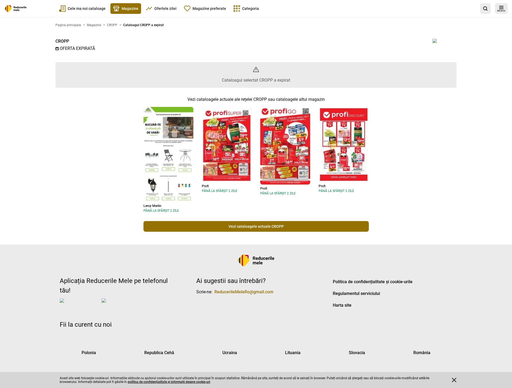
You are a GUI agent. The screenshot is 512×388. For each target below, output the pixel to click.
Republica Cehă (159, 352)
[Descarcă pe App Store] (79, 304)
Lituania (293, 352)
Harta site (342, 305)
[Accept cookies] (454, 380)
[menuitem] (82, 8)
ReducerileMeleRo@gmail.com (243, 291)
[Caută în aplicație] (485, 8)
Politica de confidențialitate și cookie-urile (373, 281)
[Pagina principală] (15, 8)
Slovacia (357, 352)
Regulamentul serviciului (356, 293)
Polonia (89, 352)
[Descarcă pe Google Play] (123, 304)
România (421, 352)
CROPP (62, 41)
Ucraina (229, 352)
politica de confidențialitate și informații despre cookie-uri (169, 382)
